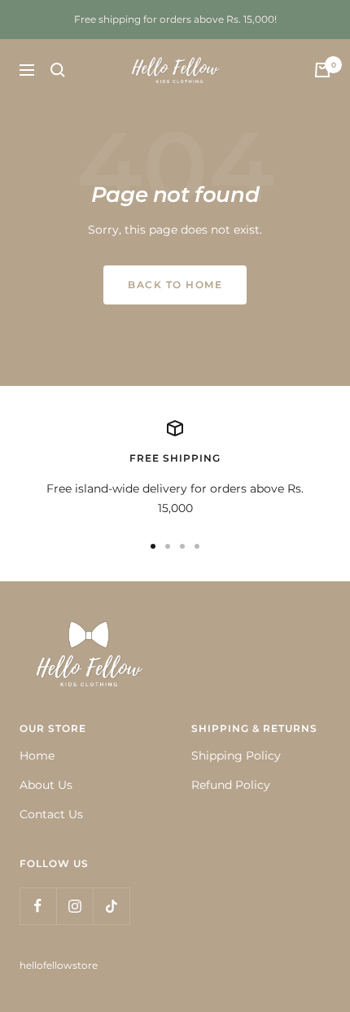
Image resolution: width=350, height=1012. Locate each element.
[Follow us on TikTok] (111, 905)
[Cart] (322, 70)
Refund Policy (230, 785)
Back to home (175, 284)
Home (37, 755)
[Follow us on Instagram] (74, 905)
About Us (46, 785)
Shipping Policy (236, 755)
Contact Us (51, 814)
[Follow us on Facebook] (38, 905)
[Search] (57, 70)
